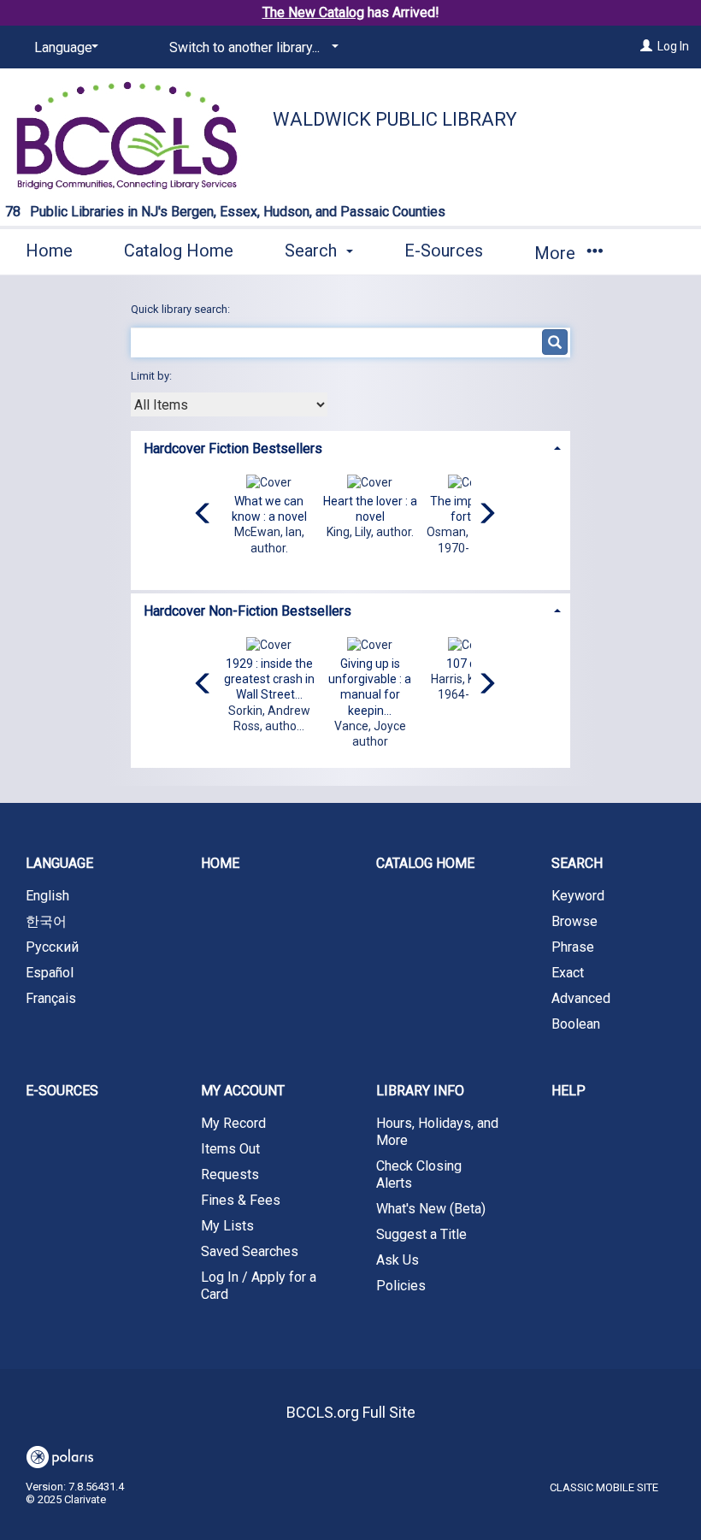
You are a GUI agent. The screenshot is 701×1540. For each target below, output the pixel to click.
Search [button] (313, 250)
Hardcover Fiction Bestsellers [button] (233, 448)
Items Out (230, 1149)
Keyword (577, 896)
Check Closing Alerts (419, 1174)
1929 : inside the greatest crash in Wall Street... (269, 679)
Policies (401, 1285)
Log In (673, 46)
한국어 (46, 921)
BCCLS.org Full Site (350, 1412)
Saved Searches (249, 1251)
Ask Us (397, 1260)
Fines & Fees (240, 1200)
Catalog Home (178, 250)
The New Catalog (313, 12)
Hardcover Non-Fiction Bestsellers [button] (247, 611)
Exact (567, 973)
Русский (52, 947)
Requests (230, 1174)
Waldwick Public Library (395, 119)
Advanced (580, 998)
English (47, 896)
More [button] (557, 253)
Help (568, 1091)
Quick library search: (182, 309)
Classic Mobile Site (604, 1487)
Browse (574, 921)
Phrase (572, 947)
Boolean (575, 1024)
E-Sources (443, 250)
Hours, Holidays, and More (437, 1131)
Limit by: (152, 375)
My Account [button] (243, 1091)
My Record (233, 1123)
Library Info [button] (420, 1091)
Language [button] (59, 863)
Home (49, 250)
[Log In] (646, 46)
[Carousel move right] (486, 514)
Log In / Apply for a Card (258, 1285)
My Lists (227, 1226)
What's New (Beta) (431, 1209)
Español (50, 973)
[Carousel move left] (203, 514)
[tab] (350, 447)
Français (51, 998)
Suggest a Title (421, 1234)
